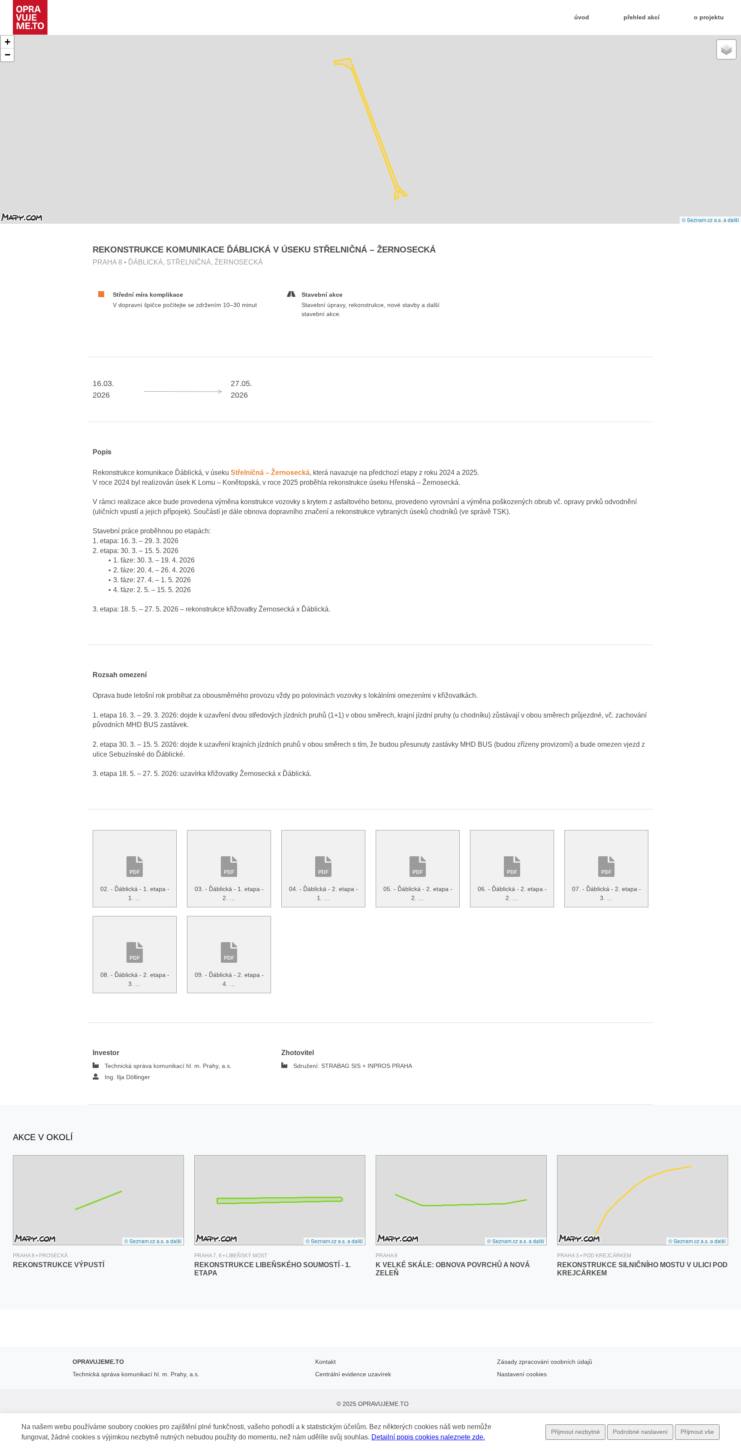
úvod (583, 17)
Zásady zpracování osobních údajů (544, 1361)
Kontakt (325, 1361)
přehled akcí (642, 17)
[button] (7, 42)
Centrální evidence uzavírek (353, 1374)
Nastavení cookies (522, 1374)
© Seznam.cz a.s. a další (710, 219)
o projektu (709, 17)
